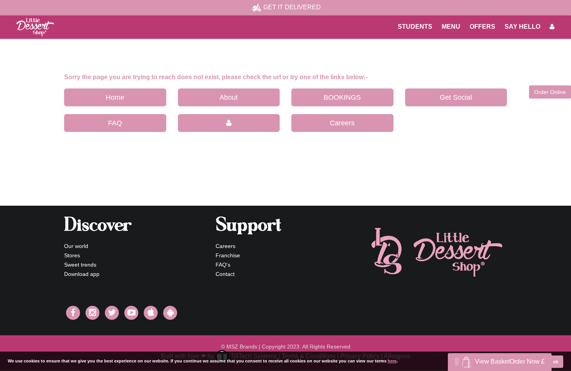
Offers (482, 26)
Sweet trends (80, 265)
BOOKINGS (342, 97)
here (392, 361)
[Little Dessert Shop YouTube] (131, 313)
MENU (451, 26)
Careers (342, 123)
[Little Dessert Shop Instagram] (92, 313)
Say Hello (522, 26)
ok (555, 361)
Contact (225, 274)
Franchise (228, 255)
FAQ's (223, 265)
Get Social (456, 97)
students (415, 26)
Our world (76, 246)
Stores (72, 255)
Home (115, 97)
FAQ (115, 123)
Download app (81, 274)
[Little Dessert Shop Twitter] (112, 313)
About (228, 97)
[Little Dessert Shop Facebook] (73, 313)
